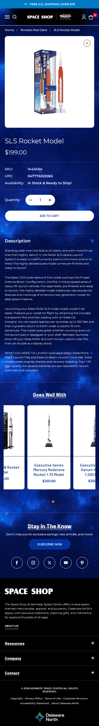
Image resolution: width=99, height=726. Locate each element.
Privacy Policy (34, 698)
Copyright (17, 698)
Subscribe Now (49, 544)
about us (12, 625)
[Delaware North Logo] (49, 717)
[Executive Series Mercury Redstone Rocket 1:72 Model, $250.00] (26, 430)
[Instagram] (33, 562)
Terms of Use (53, 698)
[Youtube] (66, 562)
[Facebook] (17, 562)
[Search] (14, 17)
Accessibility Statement (34, 703)
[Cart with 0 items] (91, 17)
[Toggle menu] (7, 16)
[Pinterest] (82, 562)
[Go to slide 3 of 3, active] (53, 501)
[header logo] (49, 17)
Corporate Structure (75, 698)
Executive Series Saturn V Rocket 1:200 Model (72, 470)
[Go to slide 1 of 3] (43, 501)
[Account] (84, 16)
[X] (49, 562)
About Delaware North (65, 703)
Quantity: (12, 200)
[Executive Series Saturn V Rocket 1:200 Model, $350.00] (72, 430)
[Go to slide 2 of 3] (48, 501)
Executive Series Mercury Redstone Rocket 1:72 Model (26, 470)
